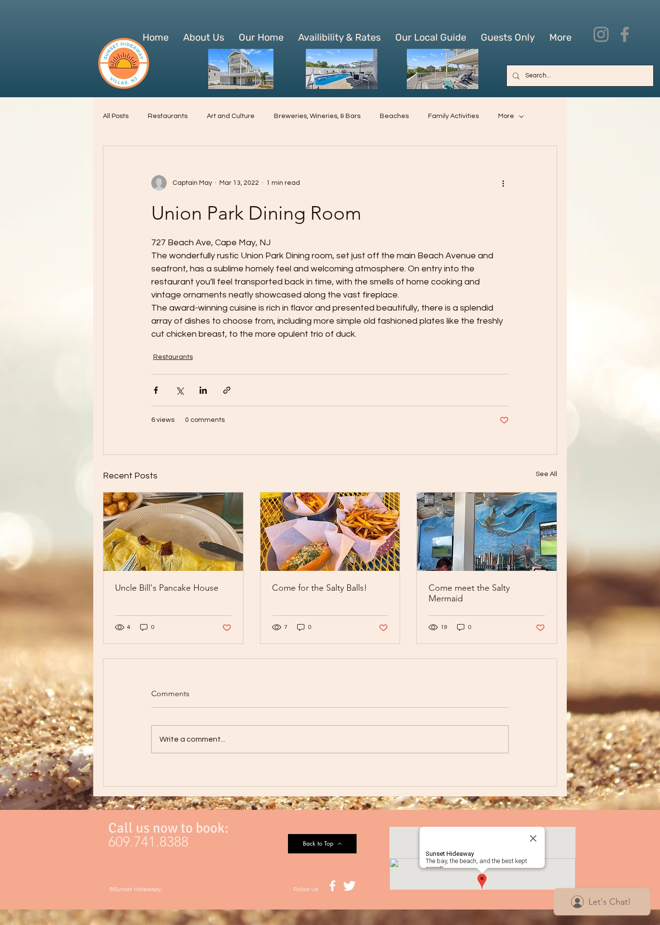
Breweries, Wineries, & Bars (317, 116)
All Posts (116, 116)
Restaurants (167, 116)
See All (546, 474)
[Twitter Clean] (349, 886)
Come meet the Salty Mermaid (469, 593)
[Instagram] (601, 34)
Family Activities (453, 116)
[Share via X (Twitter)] (179, 390)
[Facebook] (625, 34)
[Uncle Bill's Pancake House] (173, 531)
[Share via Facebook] (155, 390)
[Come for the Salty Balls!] (330, 531)
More (506, 116)
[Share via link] (226, 390)
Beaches (394, 116)
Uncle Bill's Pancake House (166, 587)
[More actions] (503, 183)
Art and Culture (231, 116)
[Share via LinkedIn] (203, 390)
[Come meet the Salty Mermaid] (487, 531)
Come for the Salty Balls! (319, 587)
